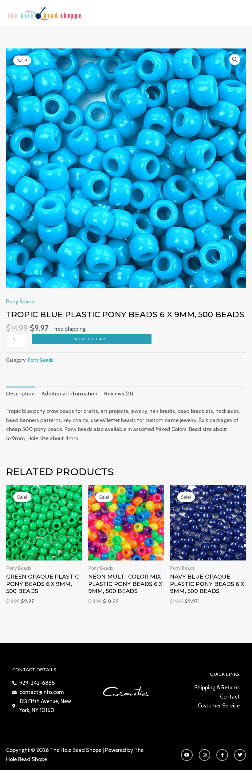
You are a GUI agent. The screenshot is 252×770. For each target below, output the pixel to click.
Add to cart (91, 339)
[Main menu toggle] (239, 13)
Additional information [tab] (69, 393)
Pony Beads (20, 301)
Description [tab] (20, 393)
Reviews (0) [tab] (118, 393)
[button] (234, 59)
